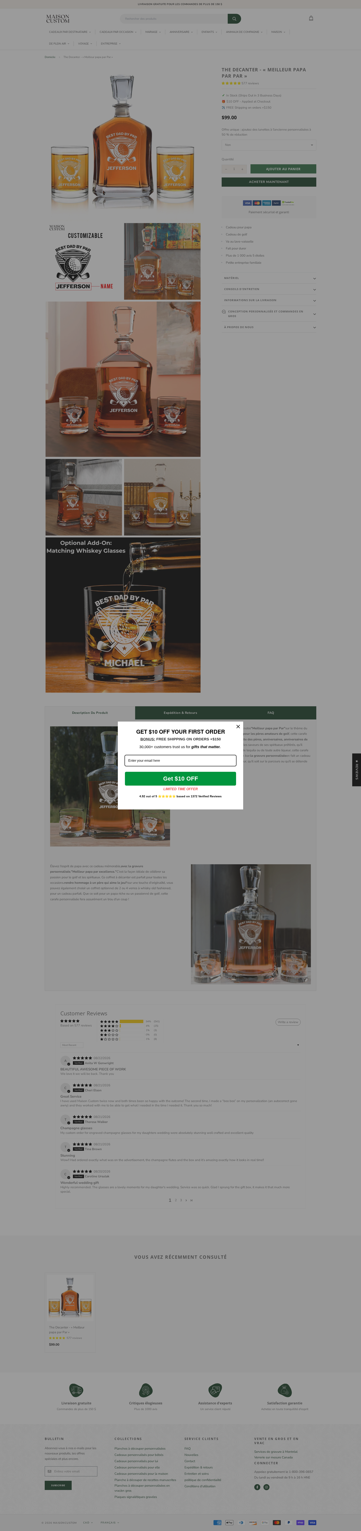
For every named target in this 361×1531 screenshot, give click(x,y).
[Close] (238, 727)
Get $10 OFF (180, 778)
